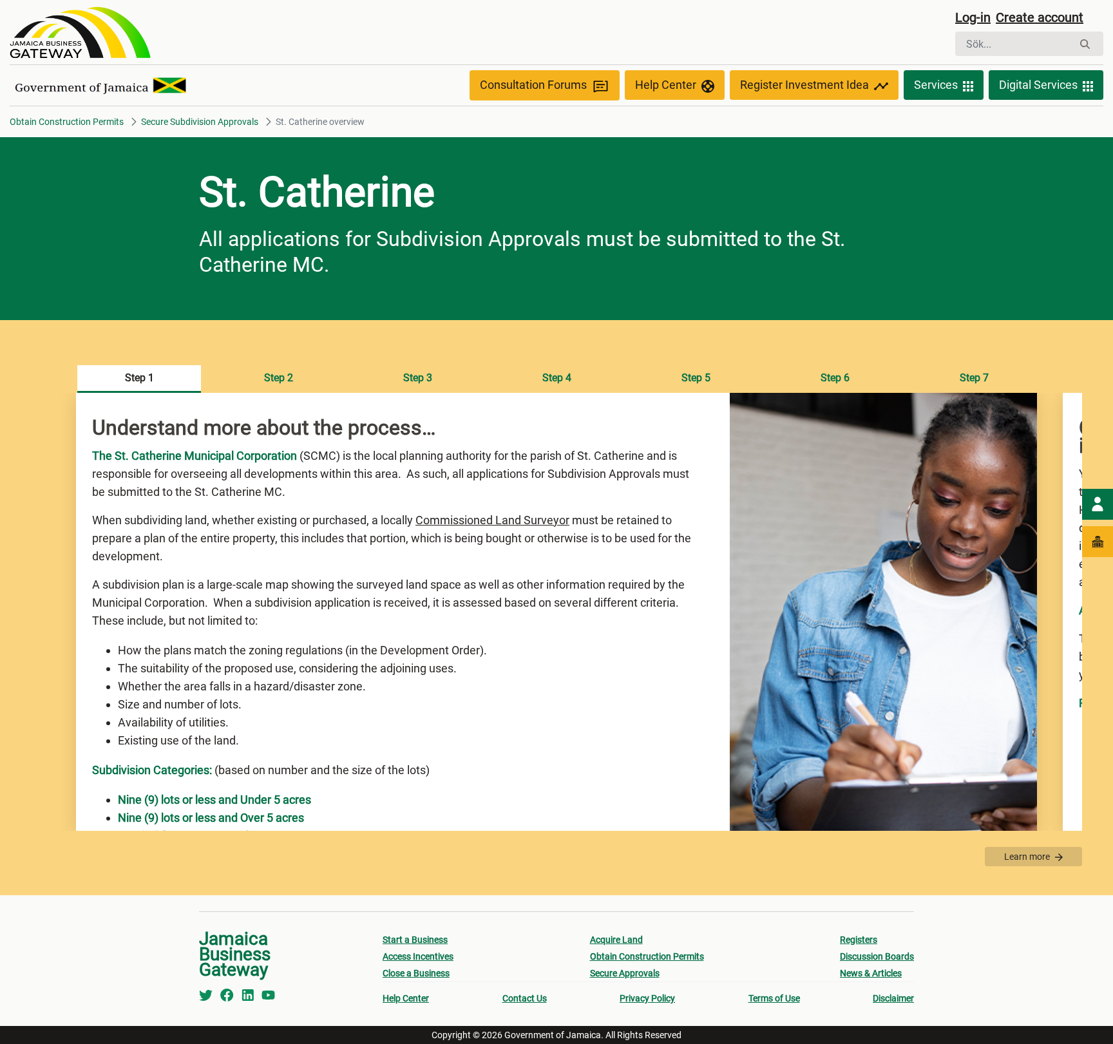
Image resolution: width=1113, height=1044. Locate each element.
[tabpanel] (556, 612)
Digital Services (1038, 84)
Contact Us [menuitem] (524, 998)
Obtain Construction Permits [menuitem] (647, 956)
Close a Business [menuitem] (416, 973)
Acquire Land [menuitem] (616, 940)
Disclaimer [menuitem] (893, 998)
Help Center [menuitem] (406, 998)
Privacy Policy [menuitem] (647, 998)
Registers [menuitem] (858, 940)
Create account (1039, 17)
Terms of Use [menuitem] (774, 998)
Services (936, 84)
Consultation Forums (533, 84)
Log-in (973, 17)
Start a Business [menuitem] (415, 940)
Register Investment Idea (804, 84)
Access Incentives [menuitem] (418, 956)
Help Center (665, 84)
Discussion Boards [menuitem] (877, 956)
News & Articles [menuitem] (871, 973)
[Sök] (1085, 44)
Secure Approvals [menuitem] (625, 973)
